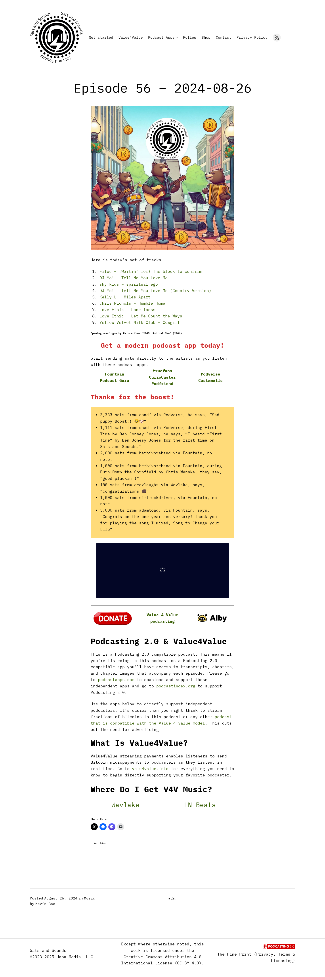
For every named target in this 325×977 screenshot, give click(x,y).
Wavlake (125, 804)
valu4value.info (150, 768)
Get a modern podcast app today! (162, 345)
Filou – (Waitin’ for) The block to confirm (150, 271)
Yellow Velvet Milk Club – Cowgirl (139, 322)
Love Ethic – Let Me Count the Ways (140, 316)
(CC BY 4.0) (188, 963)
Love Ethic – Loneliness (127, 309)
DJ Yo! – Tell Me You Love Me (133, 277)
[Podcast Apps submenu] (177, 37)
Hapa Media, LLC (75, 956)
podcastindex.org (175, 686)
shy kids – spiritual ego (128, 284)
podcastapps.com (116, 679)
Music (89, 898)
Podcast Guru (114, 380)
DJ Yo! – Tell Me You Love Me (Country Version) (155, 290)
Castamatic (210, 380)
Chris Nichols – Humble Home (132, 303)
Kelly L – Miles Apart (125, 297)
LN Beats (200, 804)
